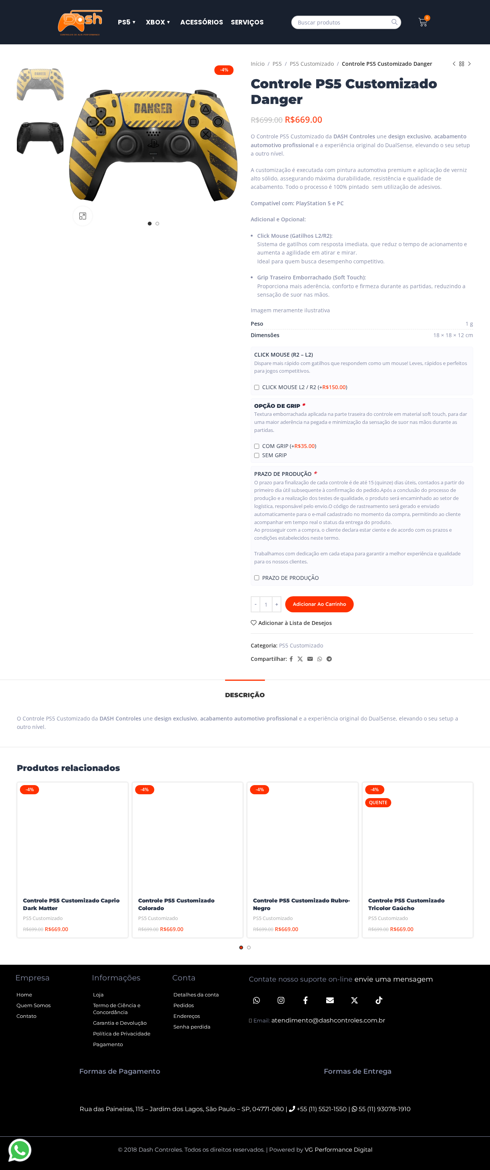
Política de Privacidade (121, 1033)
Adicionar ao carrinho (319, 604)
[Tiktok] (379, 1000)
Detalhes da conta (196, 994)
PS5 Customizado (312, 63)
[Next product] (469, 64)
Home (24, 994)
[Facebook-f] (305, 1000)
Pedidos (183, 1005)
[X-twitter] (354, 1000)
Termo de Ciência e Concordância (116, 1008)
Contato (26, 1016)
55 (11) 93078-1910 (384, 1109)
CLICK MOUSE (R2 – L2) (283, 354)
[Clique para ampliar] (82, 216)
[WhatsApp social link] (319, 659)
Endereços (186, 1016)
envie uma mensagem (393, 979)
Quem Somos (33, 1005)
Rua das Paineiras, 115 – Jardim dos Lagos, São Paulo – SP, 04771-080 (182, 1109)
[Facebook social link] (291, 659)
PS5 (277, 63)
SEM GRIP (274, 455)
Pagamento (108, 1044)
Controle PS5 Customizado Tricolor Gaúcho (406, 904)
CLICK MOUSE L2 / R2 (304, 387)
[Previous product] (454, 64)
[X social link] (300, 659)
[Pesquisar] (394, 22)
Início (258, 63)
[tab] (245, 691)
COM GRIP (289, 446)
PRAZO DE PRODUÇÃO (285, 474)
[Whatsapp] (256, 1000)
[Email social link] (310, 659)
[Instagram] (281, 1000)
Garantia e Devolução (120, 1023)
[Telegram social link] (329, 659)
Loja (98, 994)
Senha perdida (192, 1027)
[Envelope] (330, 1000)
